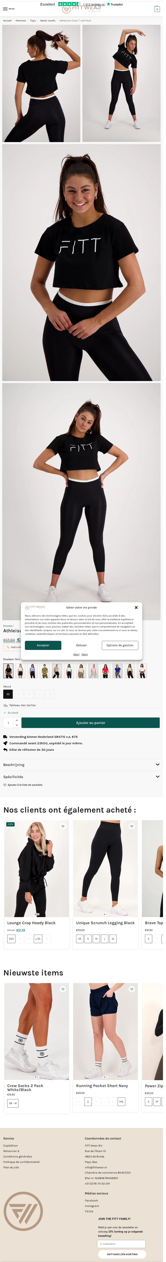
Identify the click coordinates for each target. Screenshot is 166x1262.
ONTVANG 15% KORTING (122, 1254)
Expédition (10, 1145)
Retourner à (11, 1151)
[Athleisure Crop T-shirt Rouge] (105, 670)
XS (8, 694)
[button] (136, 608)
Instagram (92, 1206)
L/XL (38, 938)
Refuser (81, 645)
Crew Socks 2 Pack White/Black (25, 1088)
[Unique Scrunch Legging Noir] (105, 868)
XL (50, 694)
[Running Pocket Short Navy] (105, 1031)
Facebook (91, 1200)
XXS (11, 938)
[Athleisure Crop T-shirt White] (142, 670)
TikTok (89, 1211)
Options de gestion (119, 645)
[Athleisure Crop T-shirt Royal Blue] (118, 670)
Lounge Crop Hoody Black (31, 923)
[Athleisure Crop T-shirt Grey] (57, 670)
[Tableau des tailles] (5, 705)
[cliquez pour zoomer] (81, 262)
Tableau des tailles (22, 705)
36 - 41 (13, 1103)
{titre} (76, 654)
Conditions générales (17, 1156)
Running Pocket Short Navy (102, 1086)
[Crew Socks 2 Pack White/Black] (36, 1031)
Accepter (43, 645)
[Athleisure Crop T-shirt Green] (45, 670)
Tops (33, 20)
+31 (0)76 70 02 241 (97, 1183)
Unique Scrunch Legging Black (105, 923)
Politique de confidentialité (21, 1162)
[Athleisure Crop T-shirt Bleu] (20, 670)
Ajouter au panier (90, 723)
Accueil (7, 20)
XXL (47, 938)
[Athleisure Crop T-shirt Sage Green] (130, 670)
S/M (28, 938)
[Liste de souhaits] (63, 826)
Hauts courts (47, 20)
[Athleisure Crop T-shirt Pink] (93, 670)
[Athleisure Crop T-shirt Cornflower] (33, 670)
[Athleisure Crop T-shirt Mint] (69, 670)
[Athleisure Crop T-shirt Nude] (81, 670)
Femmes (21, 20)
